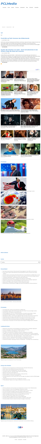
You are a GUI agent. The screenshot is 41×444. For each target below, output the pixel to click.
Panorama (17, 7)
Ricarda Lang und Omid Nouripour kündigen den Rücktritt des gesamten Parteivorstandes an (20, 283)
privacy (30, 437)
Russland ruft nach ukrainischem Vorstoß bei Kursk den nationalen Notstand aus (18, 367)
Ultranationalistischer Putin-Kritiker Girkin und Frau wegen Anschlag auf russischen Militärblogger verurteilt (21, 377)
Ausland (12, 7)
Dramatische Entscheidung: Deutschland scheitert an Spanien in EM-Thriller (17, 397)
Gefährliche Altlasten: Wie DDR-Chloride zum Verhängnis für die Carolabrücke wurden (19, 318)
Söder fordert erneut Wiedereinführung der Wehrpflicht (13, 369)
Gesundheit (36, 7)
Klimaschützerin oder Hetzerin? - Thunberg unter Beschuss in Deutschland (17, 278)
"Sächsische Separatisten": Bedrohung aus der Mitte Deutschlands (15, 277)
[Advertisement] (20, 16)
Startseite (4, 7)
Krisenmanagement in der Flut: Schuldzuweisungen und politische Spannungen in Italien (17, 219)
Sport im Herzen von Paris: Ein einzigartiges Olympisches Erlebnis (15, 389)
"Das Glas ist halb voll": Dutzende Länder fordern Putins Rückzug (15, 371)
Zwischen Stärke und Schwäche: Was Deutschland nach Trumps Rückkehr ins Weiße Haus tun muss (21, 274)
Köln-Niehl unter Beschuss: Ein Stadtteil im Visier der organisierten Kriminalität (17, 332)
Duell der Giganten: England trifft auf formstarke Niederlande (14, 396)
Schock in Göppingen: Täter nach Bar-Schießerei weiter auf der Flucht (16, 280)
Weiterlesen (4, 47)
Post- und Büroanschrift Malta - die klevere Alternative (11, 301)
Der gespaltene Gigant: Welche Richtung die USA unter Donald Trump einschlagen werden (18, 191)
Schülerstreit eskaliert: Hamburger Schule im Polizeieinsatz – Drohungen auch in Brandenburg (20, 339)
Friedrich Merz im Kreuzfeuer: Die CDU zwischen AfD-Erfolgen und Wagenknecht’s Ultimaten (20, 320)
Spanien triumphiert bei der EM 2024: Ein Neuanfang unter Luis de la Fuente (17, 392)
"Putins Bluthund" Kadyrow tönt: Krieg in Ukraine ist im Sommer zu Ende (16, 379)
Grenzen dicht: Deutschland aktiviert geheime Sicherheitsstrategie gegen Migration (18, 319)
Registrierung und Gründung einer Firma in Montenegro (11, 359)
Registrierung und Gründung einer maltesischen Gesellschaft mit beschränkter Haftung (17, 420)
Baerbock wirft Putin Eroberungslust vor (10, 372)
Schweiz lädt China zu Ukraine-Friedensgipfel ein (12, 375)
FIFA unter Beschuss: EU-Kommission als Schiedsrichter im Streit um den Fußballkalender (20, 387)
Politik (9, 7)
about (28, 437)
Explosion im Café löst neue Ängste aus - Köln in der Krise (14, 330)
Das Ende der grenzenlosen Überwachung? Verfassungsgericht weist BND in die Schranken (20, 271)
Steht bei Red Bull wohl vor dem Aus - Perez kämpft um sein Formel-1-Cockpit (18, 390)
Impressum (20, 439)
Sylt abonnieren (1, 63)
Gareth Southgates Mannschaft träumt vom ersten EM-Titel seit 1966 (16, 394)
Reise (27, 7)
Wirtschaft (31, 7)
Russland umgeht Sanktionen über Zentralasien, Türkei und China (15, 373)
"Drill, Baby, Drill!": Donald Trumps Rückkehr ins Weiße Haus (12, 176)
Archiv (16, 439)
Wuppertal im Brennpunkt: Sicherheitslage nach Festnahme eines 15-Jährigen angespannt (20, 279)
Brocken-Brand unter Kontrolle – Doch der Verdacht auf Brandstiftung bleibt (17, 338)
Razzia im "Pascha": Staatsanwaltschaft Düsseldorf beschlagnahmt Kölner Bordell (18, 337)
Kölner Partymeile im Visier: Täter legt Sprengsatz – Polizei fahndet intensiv (17, 335)
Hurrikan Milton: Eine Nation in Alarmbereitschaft (10, 205)
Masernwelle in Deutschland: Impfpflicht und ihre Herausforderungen (16, 282)
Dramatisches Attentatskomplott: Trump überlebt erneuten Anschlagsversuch (15, 233)
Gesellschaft (22, 7)
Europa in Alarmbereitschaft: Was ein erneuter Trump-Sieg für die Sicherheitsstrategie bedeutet (21, 276)
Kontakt (24, 439)
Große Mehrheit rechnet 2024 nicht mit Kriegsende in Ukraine (14, 378)
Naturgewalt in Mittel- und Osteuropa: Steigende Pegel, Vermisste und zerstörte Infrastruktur (20, 315)
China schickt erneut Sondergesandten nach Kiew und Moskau (14, 370)
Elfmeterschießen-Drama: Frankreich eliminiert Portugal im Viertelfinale (16, 398)
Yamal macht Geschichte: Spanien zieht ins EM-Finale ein (13, 395)
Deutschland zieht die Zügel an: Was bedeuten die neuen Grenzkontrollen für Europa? (19, 316)
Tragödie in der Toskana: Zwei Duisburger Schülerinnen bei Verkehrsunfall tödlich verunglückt (20, 333)
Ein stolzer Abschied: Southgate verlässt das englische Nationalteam (16, 391)
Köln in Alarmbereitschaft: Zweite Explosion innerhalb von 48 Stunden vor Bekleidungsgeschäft (21, 334)
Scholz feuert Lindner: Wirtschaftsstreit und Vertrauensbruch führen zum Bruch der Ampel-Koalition (20, 273)
